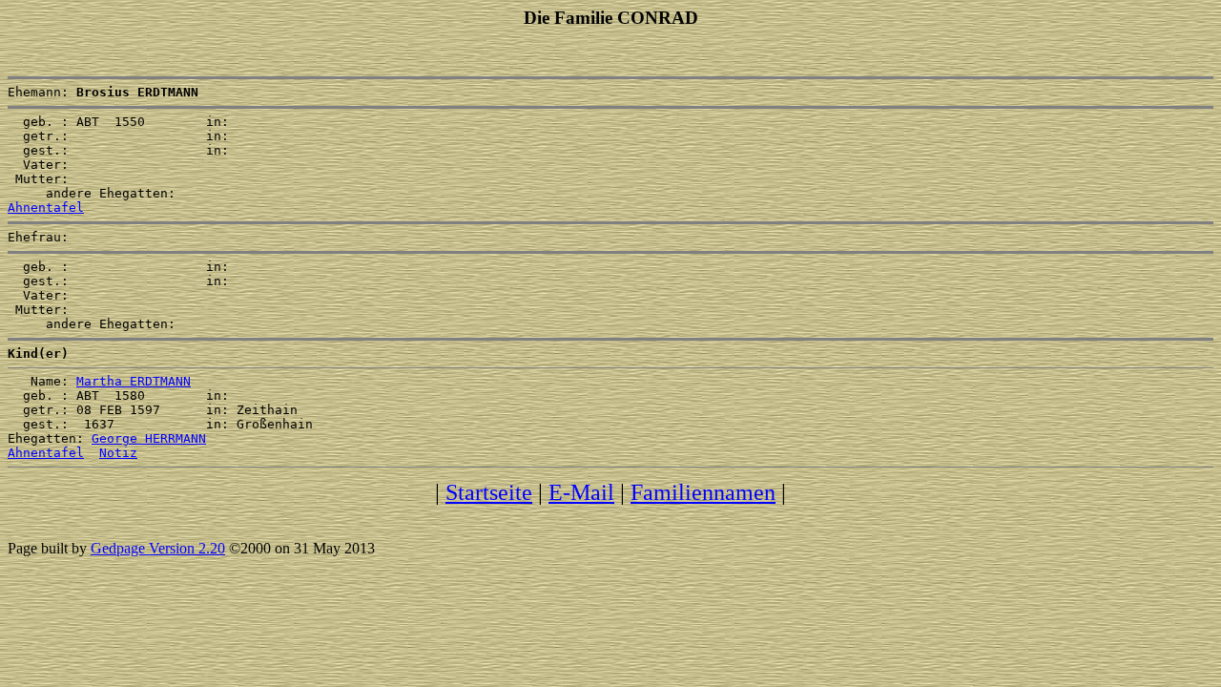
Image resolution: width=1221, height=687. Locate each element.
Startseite (488, 492)
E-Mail (581, 492)
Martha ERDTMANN (133, 381)
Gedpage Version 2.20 (158, 548)
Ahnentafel (46, 207)
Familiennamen (703, 492)
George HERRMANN (149, 438)
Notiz (118, 453)
